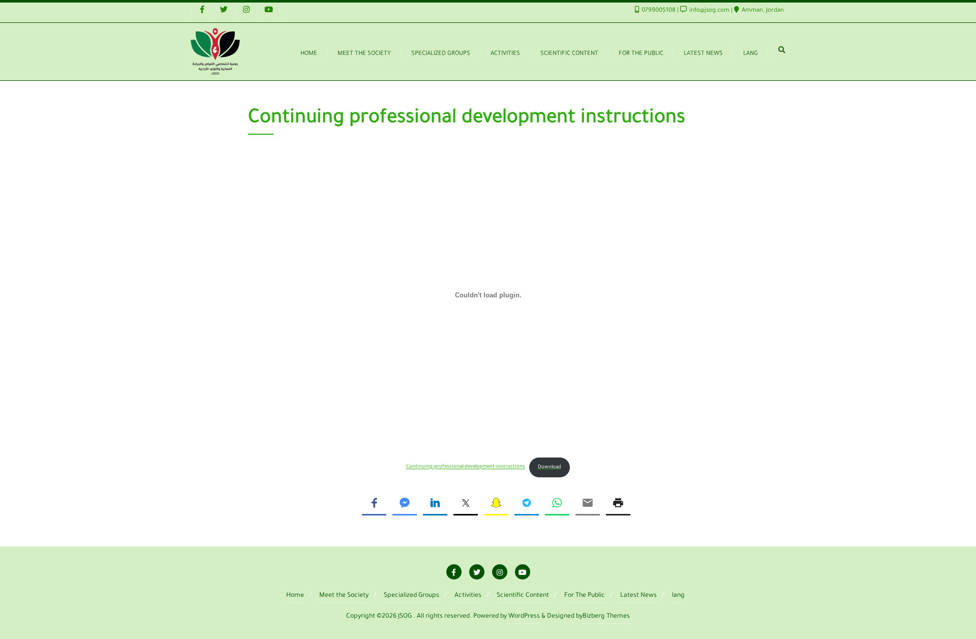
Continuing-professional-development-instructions (465, 467)
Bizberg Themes (606, 616)
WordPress (524, 616)
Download (549, 467)
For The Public (584, 595)
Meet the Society (344, 595)
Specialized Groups (411, 595)
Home (295, 595)
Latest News (638, 595)
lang (678, 595)
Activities (467, 595)
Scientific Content (523, 595)
